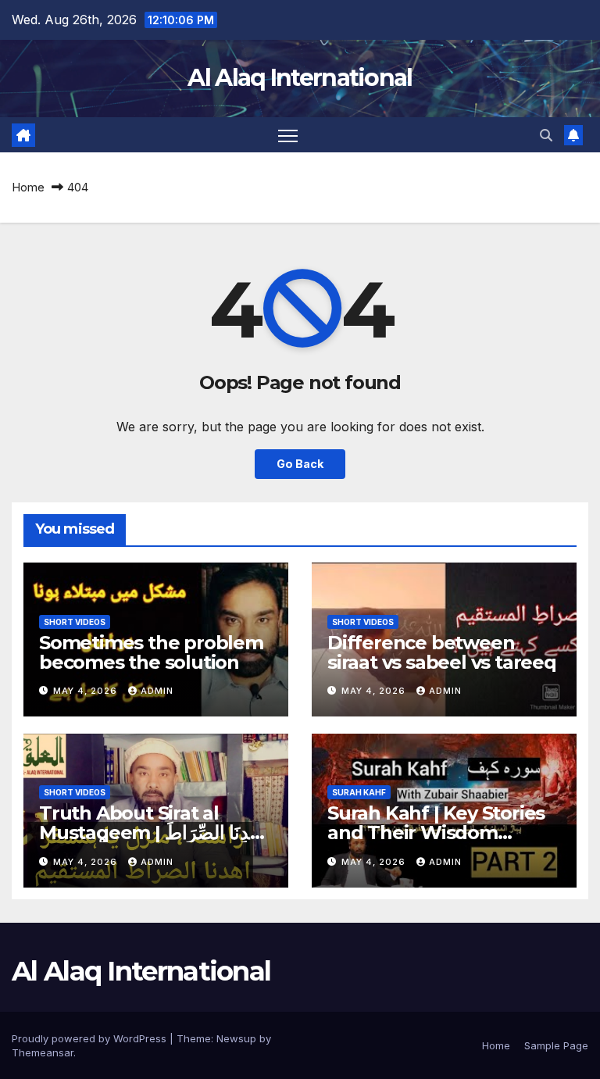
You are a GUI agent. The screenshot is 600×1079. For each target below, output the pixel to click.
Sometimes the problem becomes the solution (151, 652)
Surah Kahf (359, 792)
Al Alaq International (300, 77)
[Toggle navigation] (288, 135)
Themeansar (42, 1052)
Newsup (236, 1038)
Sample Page (556, 1045)
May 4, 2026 (86, 690)
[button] (546, 135)
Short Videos (74, 622)
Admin (157, 690)
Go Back (300, 463)
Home (28, 187)
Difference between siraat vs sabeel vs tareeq (441, 652)
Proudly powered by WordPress (91, 1038)
